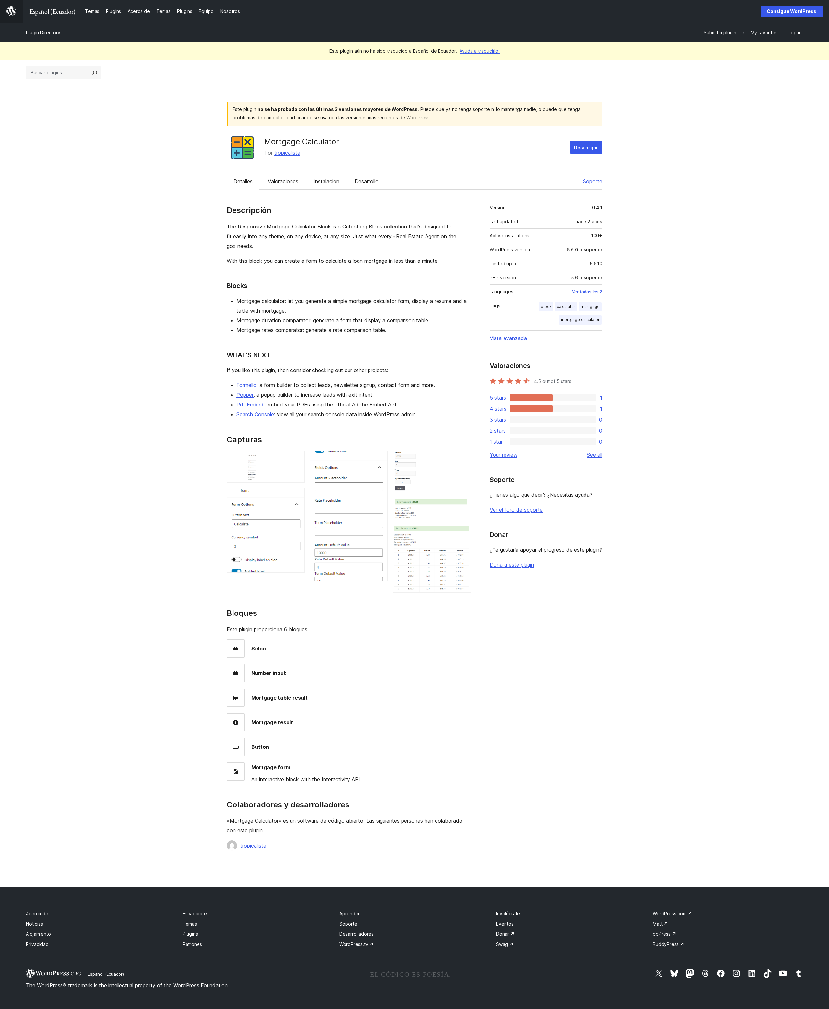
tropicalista (287, 153)
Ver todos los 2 (587, 291)
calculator (566, 306)
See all (594, 454)
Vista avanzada (508, 338)
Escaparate (195, 913)
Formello (246, 385)
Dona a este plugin (512, 564)
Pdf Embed (250, 404)
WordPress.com (672, 913)
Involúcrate (508, 913)
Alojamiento (38, 934)
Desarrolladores (356, 934)
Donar (505, 934)
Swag (505, 944)
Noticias (34, 923)
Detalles (243, 181)
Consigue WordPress (791, 11)
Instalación (326, 181)
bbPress (664, 934)
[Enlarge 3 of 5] (379, 460)
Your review (503, 454)
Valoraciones (283, 181)
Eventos (505, 923)
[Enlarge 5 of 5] (462, 533)
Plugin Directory (43, 32)
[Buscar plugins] (94, 72)
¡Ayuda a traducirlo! (479, 51)
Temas (190, 923)
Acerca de (37, 913)
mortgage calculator (580, 319)
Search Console (255, 414)
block (546, 306)
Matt (660, 923)
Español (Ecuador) (106, 974)
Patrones (192, 944)
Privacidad (37, 944)
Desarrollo (367, 181)
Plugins (190, 934)
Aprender (349, 913)
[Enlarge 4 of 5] (462, 460)
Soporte (592, 181)
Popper (245, 395)
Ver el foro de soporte (516, 509)
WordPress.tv (356, 944)
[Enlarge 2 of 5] (296, 496)
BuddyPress (668, 944)
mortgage (590, 306)
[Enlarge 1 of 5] (296, 460)
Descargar (586, 147)
